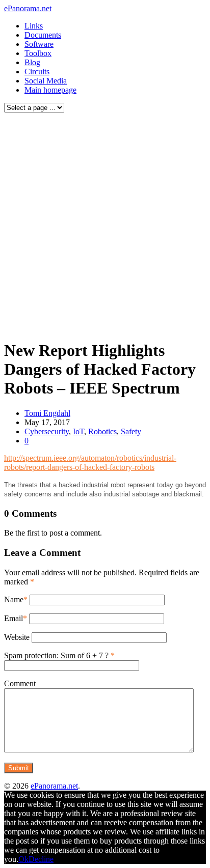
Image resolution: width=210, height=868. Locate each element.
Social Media (45, 80)
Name (13, 599)
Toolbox (37, 53)
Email (13, 618)
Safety (131, 431)
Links (33, 25)
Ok (23, 859)
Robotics (102, 431)
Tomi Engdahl (47, 413)
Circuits (36, 71)
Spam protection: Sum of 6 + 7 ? (56, 655)
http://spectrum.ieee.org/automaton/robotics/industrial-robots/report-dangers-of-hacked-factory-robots (90, 462)
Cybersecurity (46, 431)
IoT (78, 431)
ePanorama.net (27, 8)
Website (17, 637)
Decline (41, 859)
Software (39, 44)
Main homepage (50, 90)
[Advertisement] (105, 223)
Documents (42, 35)
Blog (32, 62)
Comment (20, 683)
